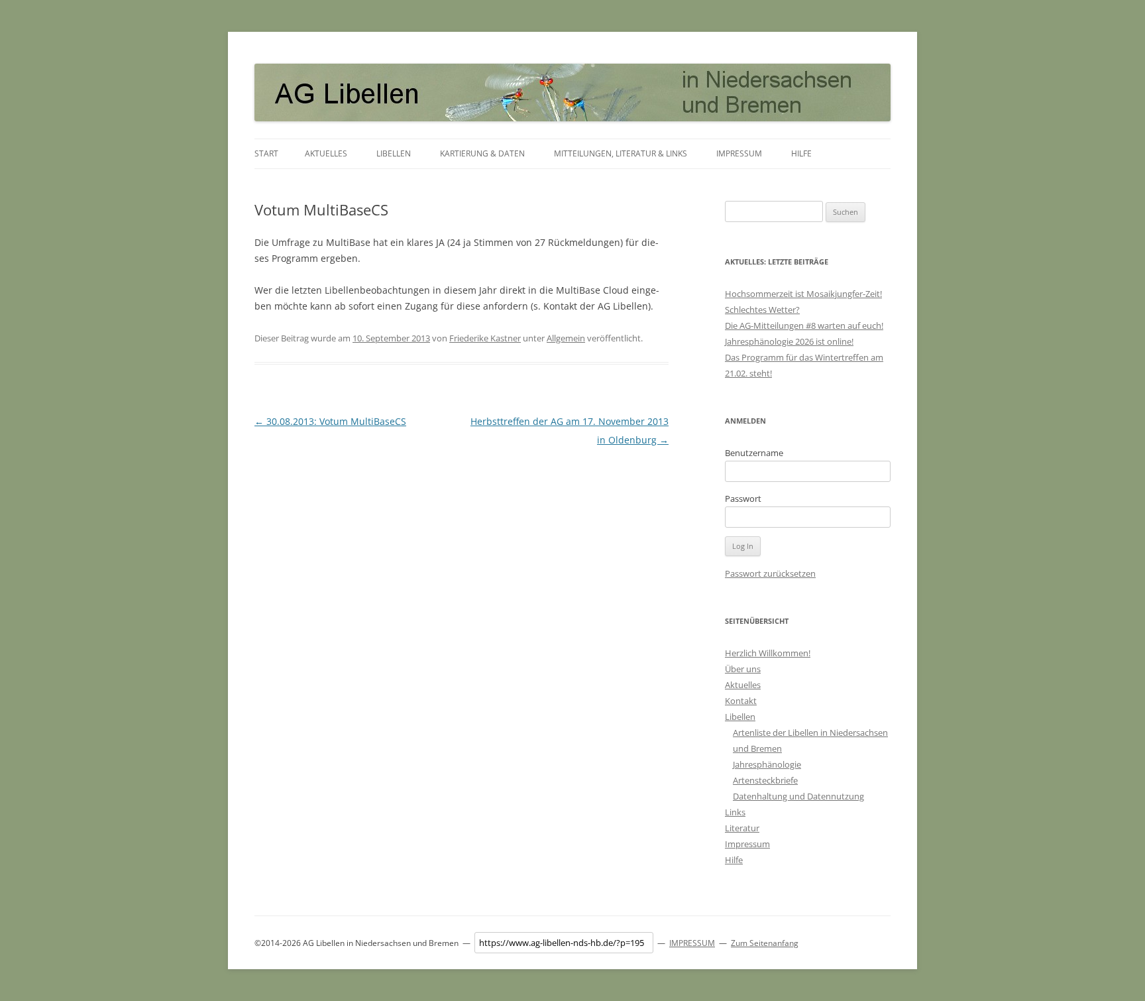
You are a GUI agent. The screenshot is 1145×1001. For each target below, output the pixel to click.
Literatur (742, 828)
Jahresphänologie (767, 764)
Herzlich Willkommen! (767, 653)
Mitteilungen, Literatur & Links (620, 153)
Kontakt (741, 701)
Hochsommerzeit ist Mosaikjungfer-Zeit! (803, 294)
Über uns (743, 669)
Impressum (739, 153)
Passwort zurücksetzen (770, 573)
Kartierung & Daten (482, 153)
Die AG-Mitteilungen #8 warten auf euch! (804, 325)
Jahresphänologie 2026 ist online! (789, 341)
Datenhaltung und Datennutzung (798, 796)
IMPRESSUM (692, 943)
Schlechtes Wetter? (762, 310)
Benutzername (754, 453)
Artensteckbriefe (765, 780)
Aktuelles (326, 153)
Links (735, 812)
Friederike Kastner (485, 338)
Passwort (743, 498)
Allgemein (566, 338)
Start (266, 153)
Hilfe (801, 153)
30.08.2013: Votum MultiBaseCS (330, 421)
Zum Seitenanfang (764, 943)
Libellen (393, 153)
